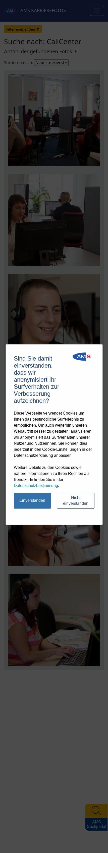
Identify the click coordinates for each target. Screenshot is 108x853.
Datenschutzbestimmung (36, 485)
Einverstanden (32, 500)
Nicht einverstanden (75, 500)
